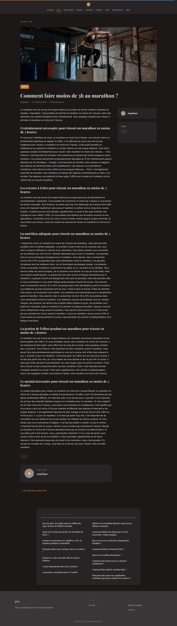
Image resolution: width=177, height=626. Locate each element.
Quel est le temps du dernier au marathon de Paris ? (63, 533)
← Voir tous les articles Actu (33, 490)
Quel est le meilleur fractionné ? (106, 555)
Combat (89, 10)
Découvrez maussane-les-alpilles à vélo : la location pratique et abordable (62, 542)
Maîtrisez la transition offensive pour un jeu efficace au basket (112, 524)
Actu (59, 10)
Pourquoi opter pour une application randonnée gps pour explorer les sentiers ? (111, 576)
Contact (131, 610)
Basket (80, 10)
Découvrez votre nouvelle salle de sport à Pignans (61, 559)
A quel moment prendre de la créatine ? (61, 566)
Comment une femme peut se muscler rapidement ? (109, 562)
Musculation (117, 10)
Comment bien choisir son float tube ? (109, 569)
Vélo (128, 10)
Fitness (99, 10)
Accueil (50, 10)
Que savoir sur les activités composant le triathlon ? (110, 542)
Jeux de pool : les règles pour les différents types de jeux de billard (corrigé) (62, 524)
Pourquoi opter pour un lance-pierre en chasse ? (64, 550)
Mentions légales (135, 605)
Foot (107, 10)
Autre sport (69, 10)
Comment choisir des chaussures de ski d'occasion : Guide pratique (110, 533)
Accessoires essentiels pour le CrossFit (60, 572)
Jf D (17, 601)
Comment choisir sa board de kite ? (108, 549)
